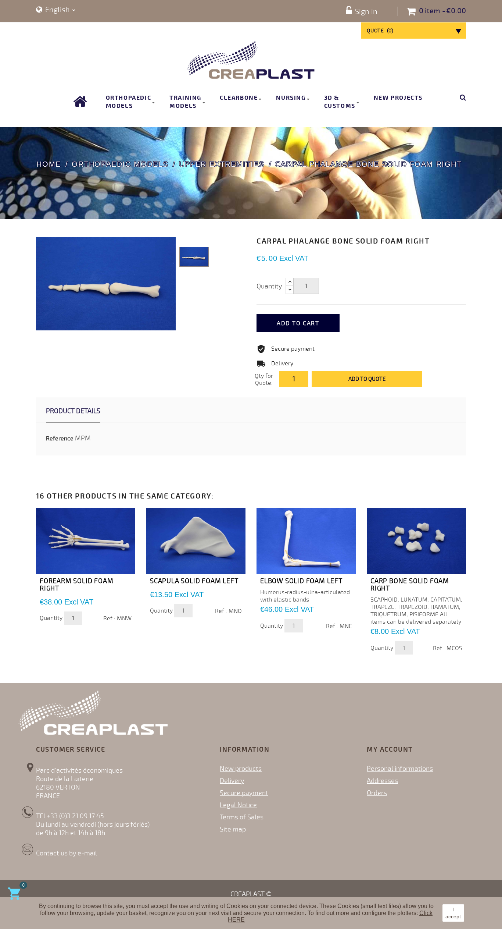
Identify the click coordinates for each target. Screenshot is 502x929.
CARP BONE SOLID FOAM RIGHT (409, 584)
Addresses (382, 781)
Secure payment (244, 793)
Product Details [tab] (73, 411)
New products (241, 769)
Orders (377, 793)
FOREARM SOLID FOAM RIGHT (76, 584)
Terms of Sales (241, 817)
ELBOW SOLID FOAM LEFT (301, 581)
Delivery (232, 781)
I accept (453, 913)
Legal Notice (238, 805)
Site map (233, 829)
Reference (59, 438)
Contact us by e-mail (66, 853)
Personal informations (400, 769)
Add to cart (298, 323)
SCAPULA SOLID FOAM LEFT (194, 581)
